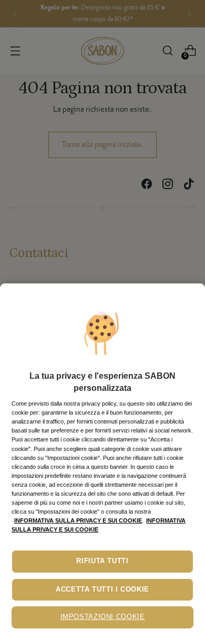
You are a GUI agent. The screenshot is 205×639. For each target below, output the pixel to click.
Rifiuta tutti (102, 561)
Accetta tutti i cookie (102, 589)
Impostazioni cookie (102, 617)
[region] (102, 461)
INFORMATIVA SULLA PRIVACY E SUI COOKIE (78, 520)
